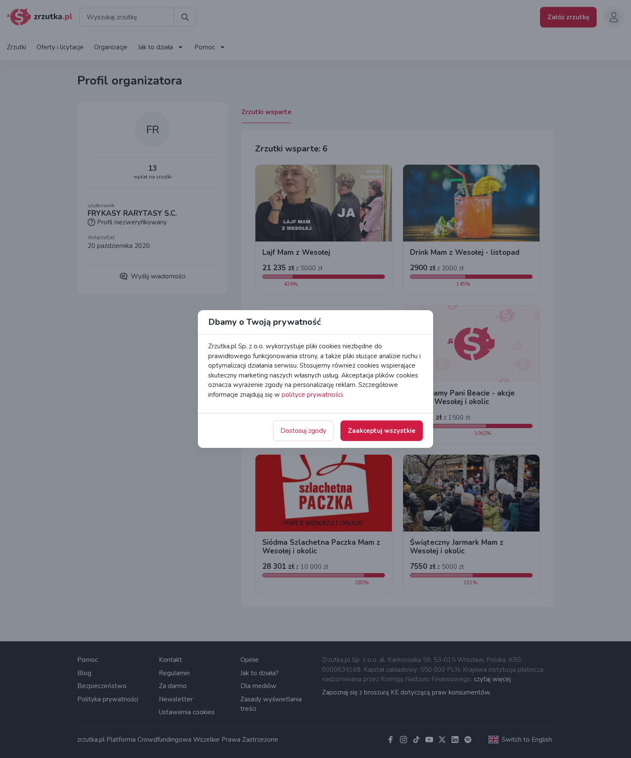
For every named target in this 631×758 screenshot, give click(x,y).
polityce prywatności (312, 394)
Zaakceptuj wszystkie (382, 430)
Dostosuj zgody (303, 430)
